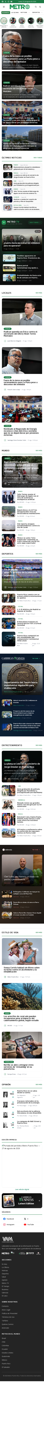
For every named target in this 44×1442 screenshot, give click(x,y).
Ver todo (35, 658)
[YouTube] (11, 1)
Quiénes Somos (7, 1324)
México (4, 1360)
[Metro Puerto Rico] (5, 1253)
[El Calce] (14, 1253)
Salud (4, 1277)
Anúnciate (5, 1328)
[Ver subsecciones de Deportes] (42, 12)
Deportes (36, 12)
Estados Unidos (7, 1353)
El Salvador (6, 1367)
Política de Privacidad (9, 1313)
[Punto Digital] (30, 1253)
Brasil (4, 1338)
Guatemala (6, 1356)
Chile (3, 1342)
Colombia (5, 1345)
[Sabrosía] (38, 1253)
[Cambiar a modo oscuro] (40, 7)
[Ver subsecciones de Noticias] (29, 12)
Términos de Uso (8, 1317)
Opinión (4, 1280)
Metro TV (5, 1283)
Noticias (24, 12)
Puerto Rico (6, 1363)
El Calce (4, 1296)
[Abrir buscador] (36, 7)
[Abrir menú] (4, 7)
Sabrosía (5, 1293)
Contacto (5, 1306)
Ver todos (34, 222)
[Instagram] (8, 1)
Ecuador (5, 1349)
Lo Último (5, 1267)
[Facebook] (2, 1)
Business (5, 1289)
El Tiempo (5, 1286)
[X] (5, 1)
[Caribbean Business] (22, 1253)
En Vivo (4, 1264)
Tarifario (5, 1321)
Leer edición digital (22, 1189)
